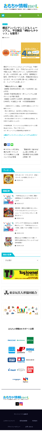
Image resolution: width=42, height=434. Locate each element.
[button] (38, 15)
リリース (5, 24)
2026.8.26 (20, 218)
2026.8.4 (20, 180)
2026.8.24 (20, 245)
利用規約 (34, 420)
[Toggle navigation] (20, 15)
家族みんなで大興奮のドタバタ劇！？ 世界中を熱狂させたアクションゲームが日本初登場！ (26, 240)
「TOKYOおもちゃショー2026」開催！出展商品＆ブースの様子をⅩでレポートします (26, 198)
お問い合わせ (29, 426)
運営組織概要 (23, 420)
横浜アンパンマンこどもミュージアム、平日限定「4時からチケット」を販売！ (20, 30)
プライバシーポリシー (14, 426)
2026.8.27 (20, 203)
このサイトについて (9, 420)
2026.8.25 (20, 233)
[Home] (3, 15)
